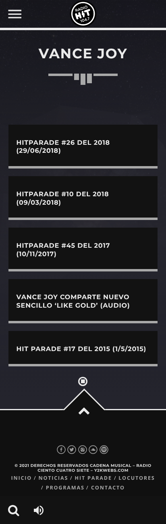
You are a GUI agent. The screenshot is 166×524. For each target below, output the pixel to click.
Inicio (21, 478)
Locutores (136, 478)
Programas (65, 487)
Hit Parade (93, 478)
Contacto (108, 487)
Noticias (53, 478)
